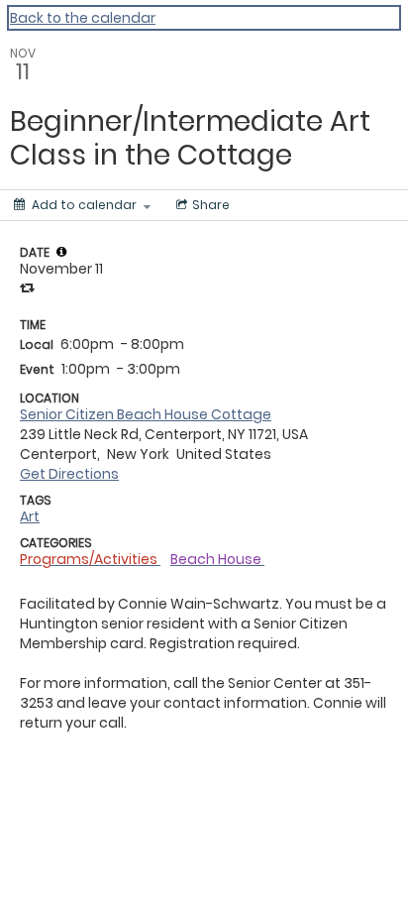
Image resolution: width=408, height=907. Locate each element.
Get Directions (69, 474)
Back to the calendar (82, 18)
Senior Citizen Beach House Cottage (145, 414)
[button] (61, 252)
